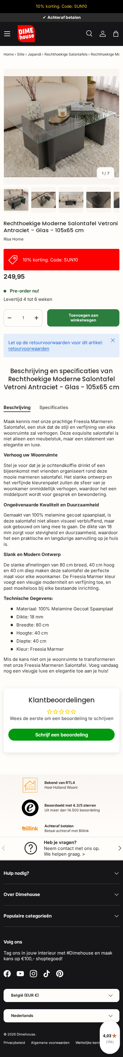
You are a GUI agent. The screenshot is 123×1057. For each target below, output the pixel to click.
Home (9, 54)
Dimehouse (26, 1034)
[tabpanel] (61, 546)
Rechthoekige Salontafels (65, 54)
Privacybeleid (14, 1043)
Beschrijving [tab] (17, 407)
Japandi (34, 54)
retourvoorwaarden (28, 348)
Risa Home (14, 239)
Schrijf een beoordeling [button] (61, 735)
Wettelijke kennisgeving (95, 1043)
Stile (20, 54)
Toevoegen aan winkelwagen (83, 317)
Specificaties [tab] (53, 407)
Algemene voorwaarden (50, 1043)
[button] (115, 33)
